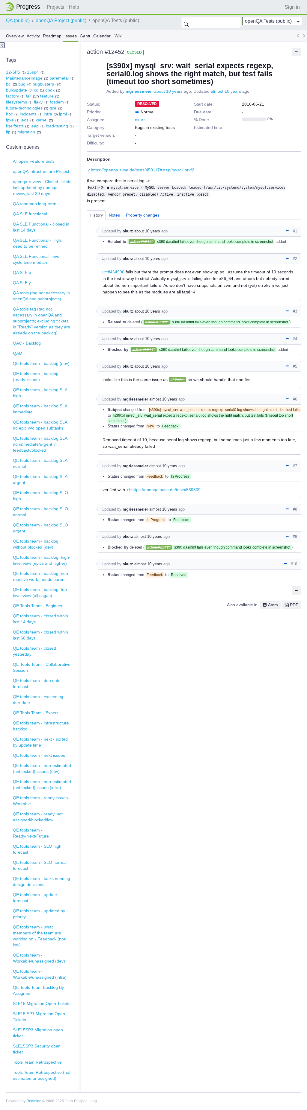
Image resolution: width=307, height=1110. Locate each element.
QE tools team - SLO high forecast (37, 849)
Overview (15, 36)
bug (21, 84)
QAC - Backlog (27, 343)
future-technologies (24, 108)
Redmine (33, 1101)
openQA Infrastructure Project (41, 171)
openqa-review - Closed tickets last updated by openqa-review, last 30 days (42, 187)
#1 (295, 231)
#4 (295, 338)
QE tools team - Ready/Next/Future (31, 833)
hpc (9, 114)
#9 (295, 536)
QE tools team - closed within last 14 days (40, 618)
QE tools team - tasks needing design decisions (41, 881)
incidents (28, 114)
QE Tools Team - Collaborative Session (41, 667)
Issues (70, 36)
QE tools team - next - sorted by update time (40, 742)
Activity (33, 36)
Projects (55, 7)
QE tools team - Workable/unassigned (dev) (39, 958)
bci (8, 84)
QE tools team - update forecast (35, 897)
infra (48, 114)
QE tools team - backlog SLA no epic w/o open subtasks (40, 425)
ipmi (63, 114)
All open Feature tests (34, 161)
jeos (24, 120)
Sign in (292, 7)
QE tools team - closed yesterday (34, 651)
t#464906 (115, 271)
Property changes (142, 215)
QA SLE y (22, 282)
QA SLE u (22, 272)
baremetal (59, 78)
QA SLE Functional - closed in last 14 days (41, 227)
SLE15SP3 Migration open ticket (38, 1032)
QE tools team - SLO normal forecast (40, 865)
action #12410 (142, 242)
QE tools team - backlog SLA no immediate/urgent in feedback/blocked (40, 444)
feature (47, 96)
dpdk (50, 90)
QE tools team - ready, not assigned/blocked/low (38, 816)
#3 (295, 311)
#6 (295, 399)
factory (12, 96)
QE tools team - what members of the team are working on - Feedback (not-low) (40, 936)
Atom (273, 604)
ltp (8, 132)
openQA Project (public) (61, 20)
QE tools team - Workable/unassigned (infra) (40, 974)
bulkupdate (16, 90)
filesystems (16, 102)
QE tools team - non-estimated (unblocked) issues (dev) (42, 768)
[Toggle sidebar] (2, 45)
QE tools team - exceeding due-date (38, 699)
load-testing (57, 126)
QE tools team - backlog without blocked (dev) (35, 544)
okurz (140, 119)
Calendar (102, 36)
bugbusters (43, 84)
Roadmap (52, 36)
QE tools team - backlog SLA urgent (40, 479)
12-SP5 (13, 72)
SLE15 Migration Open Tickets (41, 1003)
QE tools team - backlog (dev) (41, 363)
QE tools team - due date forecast (37, 683)
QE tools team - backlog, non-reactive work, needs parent (41, 576)
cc (36, 90)
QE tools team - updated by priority (39, 913)
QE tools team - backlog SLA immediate (40, 409)
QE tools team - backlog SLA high (40, 392)
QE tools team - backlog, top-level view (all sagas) (40, 592)
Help (74, 7)
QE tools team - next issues (39, 755)
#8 (295, 509)
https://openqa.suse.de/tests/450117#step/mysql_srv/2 (142, 170)
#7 (295, 466)
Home (24, 7)
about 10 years (168, 91)
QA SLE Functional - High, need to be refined (37, 243)
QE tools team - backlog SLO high (40, 495)
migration (26, 132)
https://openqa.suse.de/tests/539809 (166, 489)
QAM (17, 353)
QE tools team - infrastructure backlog (41, 726)
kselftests (15, 126)
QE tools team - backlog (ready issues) (35, 376)
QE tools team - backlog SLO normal (40, 511)
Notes (114, 215)
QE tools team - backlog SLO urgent (40, 528)
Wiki (118, 36)
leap (35, 126)
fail (28, 96)
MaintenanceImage (24, 78)
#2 (295, 258)
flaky (38, 102)
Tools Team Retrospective (37, 1062)
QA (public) (18, 20)
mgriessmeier (139, 91)
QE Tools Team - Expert (35, 712)
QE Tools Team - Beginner (38, 605)
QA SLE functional (30, 213)
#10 (294, 564)
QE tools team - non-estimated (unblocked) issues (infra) (42, 784)
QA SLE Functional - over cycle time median (37, 259)
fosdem (57, 102)
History (96, 215)
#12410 (177, 379)
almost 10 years (226, 91)
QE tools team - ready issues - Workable (41, 800)
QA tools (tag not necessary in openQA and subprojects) (41, 295)
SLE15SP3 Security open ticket (37, 1049)
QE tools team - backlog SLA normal (40, 463)
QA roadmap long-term (34, 203)
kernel (41, 120)
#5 (295, 366)
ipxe (10, 120)
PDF (294, 604)
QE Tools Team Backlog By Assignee (38, 990)
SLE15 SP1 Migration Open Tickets (39, 1016)
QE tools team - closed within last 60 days (40, 635)
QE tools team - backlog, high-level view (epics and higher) (41, 560)
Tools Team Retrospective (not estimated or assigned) (41, 1075)
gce (52, 108)
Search (186, 22)
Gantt (85, 36)
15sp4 (33, 72)
